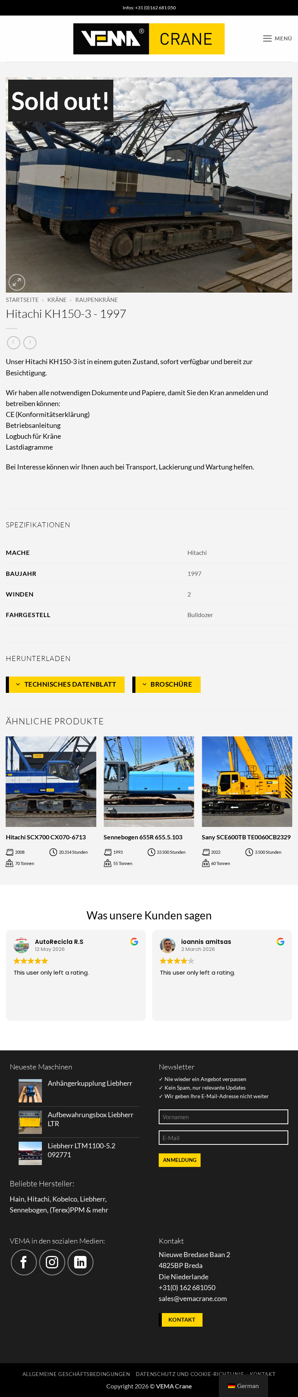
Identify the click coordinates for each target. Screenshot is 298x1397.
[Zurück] (6, 810)
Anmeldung (179, 1160)
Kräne (57, 299)
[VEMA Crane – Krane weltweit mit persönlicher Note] (149, 38)
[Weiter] (292, 810)
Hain (17, 1199)
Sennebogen (28, 1210)
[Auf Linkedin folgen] (81, 1262)
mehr (100, 1210)
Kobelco (64, 1199)
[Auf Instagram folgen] (52, 1262)
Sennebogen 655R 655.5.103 (143, 837)
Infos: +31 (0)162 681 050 (149, 7)
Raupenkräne (96, 299)
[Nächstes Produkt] (13, 342)
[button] (277, 38)
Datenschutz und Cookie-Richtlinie (190, 1374)
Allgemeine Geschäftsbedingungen (76, 1374)
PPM (77, 1210)
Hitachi (197, 552)
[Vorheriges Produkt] (29, 342)
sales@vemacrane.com (193, 1298)
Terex (60, 1210)
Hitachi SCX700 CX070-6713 (46, 837)
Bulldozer (200, 614)
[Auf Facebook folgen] (24, 1262)
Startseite (22, 299)
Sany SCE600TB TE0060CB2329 (246, 837)
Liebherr (92, 1199)
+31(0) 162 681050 (187, 1288)
